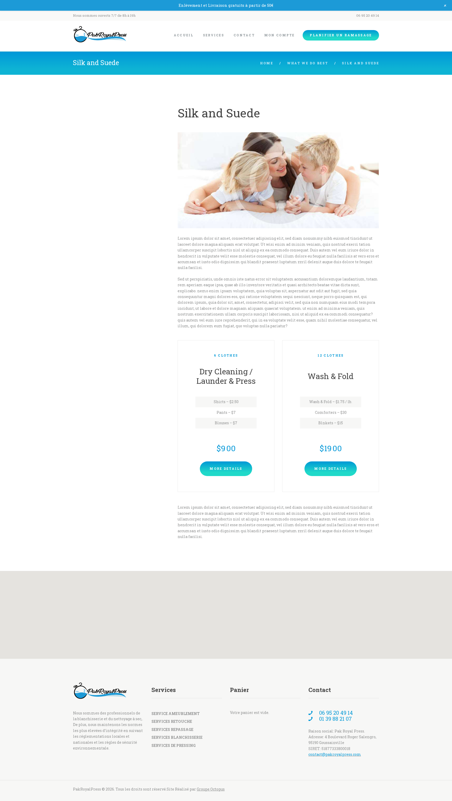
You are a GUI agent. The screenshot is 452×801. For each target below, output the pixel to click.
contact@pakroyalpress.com (334, 754)
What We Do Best (307, 63)
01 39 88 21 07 (335, 718)
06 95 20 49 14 (367, 15)
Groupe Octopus (211, 789)
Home (266, 63)
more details (226, 468)
